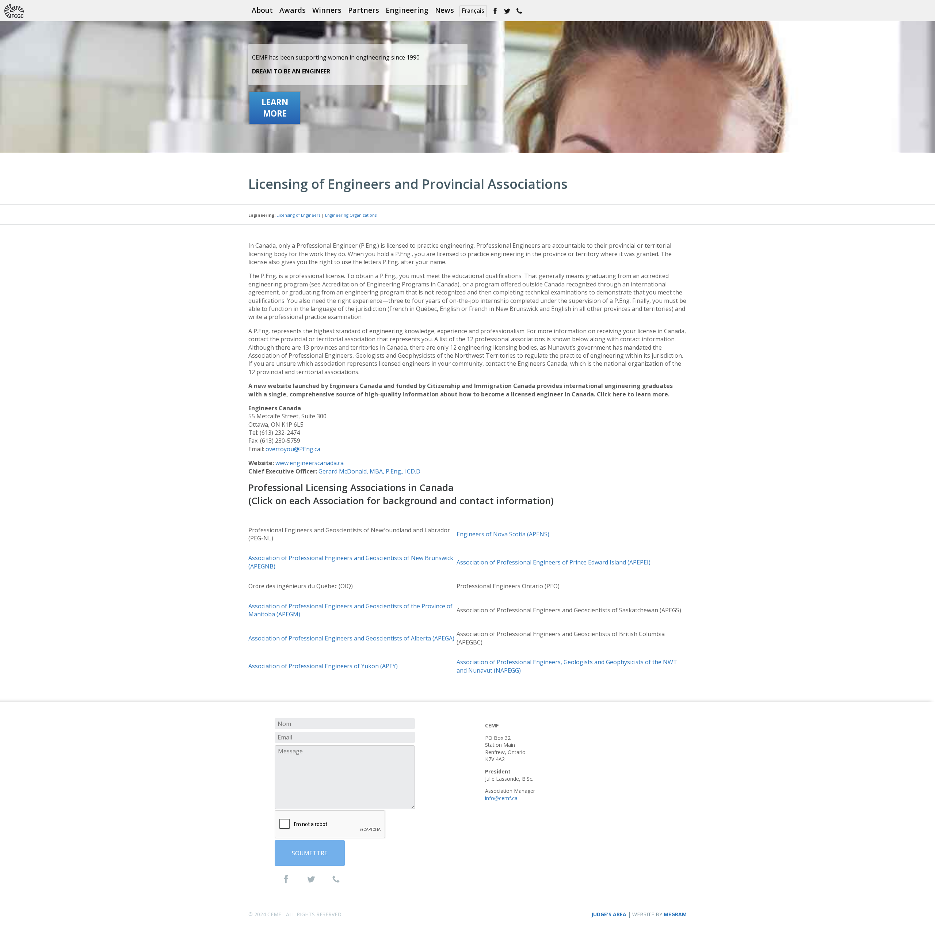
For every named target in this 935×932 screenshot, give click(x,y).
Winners (326, 10)
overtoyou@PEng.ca (293, 449)
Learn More (275, 107)
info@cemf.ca (501, 798)
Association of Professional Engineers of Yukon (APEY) (323, 666)
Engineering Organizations (351, 215)
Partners (363, 10)
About (262, 10)
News (444, 10)
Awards (292, 10)
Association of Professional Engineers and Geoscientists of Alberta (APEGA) (351, 638)
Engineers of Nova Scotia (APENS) (503, 534)
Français (473, 11)
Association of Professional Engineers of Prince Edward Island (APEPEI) (553, 562)
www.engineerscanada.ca (309, 463)
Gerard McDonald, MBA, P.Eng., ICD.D (369, 471)
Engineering (407, 10)
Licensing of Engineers (298, 215)
